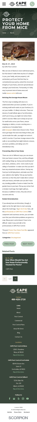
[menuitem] (9, 412)
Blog (18, 333)
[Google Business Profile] (14, 399)
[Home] (18, 4)
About (18, 312)
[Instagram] (23, 399)
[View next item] (15, 278)
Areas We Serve (19, 329)
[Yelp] (18, 399)
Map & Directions (18, 355)
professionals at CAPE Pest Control (16, 212)
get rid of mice (22, 209)
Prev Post (9, 244)
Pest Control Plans (19, 325)
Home (18, 308)
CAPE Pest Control (13, 233)
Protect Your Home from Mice (18, 230)
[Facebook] (10, 399)
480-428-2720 (18, 299)
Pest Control (18, 317)
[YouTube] (27, 399)
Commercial (18, 321)
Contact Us (18, 337)
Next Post (28, 244)
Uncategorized (16, 238)
